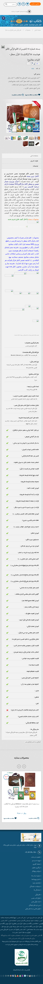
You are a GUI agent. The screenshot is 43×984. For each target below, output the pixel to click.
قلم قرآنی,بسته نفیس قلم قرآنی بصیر (33, 742)
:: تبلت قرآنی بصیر (36, 902)
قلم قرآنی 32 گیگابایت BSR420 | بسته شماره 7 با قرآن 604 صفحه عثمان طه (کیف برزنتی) (21, 805)
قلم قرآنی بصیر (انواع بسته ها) (13, 30)
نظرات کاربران (34, 161)
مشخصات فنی (34, 156)
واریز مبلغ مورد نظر (7, 926)
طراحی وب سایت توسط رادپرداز (21, 970)
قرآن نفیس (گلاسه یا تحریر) (30, 926)
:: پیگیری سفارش (36, 867)
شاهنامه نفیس (12, 920)
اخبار (20, 932)
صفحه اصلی (37, 30)
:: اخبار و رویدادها (36, 879)
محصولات (28, 30)
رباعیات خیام (34, 920)
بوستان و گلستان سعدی (23, 920)
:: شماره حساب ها (36, 876)
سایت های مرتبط (17, 926)
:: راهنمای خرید (37, 883)
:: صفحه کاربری (37, 864)
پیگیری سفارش (35, 4)
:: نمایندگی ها (37, 890)
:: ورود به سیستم (36, 860)
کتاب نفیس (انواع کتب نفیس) (17, 929)
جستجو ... (13, 4)
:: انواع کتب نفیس (36, 898)
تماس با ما (15, 932)
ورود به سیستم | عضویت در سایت (19, 11)
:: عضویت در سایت (36, 857)
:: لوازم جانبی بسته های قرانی (33, 909)
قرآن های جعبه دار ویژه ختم (34, 917)
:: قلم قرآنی (38, 894)
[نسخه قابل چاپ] (3, 46)
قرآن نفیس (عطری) (17, 923)
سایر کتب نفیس (21, 917)
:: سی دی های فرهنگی (35, 905)
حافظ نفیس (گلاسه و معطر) (30, 923)
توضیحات (35, 166)
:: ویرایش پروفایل (36, 871)
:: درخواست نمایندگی (35, 886)
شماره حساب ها (38, 929)
